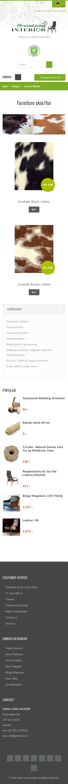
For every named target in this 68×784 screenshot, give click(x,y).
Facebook (10, 758)
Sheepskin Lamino (17, 321)
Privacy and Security (16, 605)
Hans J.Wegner (13, 666)
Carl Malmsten (13, 684)
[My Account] (16, 4)
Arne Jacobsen (13, 660)
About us (10, 623)
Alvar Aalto (11, 678)
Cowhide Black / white (34, 202)
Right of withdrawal (16, 611)
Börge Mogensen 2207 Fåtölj (42, 496)
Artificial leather (15, 338)
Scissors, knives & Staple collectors (27, 360)
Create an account (55, 10)
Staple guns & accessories (21, 344)
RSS (26, 758)
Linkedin (42, 758)
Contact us (11, 617)
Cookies (9, 599)
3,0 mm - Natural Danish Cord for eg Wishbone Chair (43, 448)
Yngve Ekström (14, 648)
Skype (58, 758)
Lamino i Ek (31, 520)
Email (34, 768)
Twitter (18, 758)
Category (16, 86)
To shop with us (14, 593)
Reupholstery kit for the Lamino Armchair (39, 473)
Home (5, 86)
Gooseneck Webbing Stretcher (44, 398)
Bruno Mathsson (14, 654)
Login (38, 10)
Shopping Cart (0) (50, 77)
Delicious (34, 758)
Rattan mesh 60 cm (36, 423)
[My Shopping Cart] (24, 4)
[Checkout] (32, 4)
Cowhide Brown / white (34, 284)
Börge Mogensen (14, 672)
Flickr (50, 758)
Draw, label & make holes (21, 366)
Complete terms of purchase (21, 587)
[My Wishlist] (7, 4)
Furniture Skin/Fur (17, 333)
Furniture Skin (14, 327)
